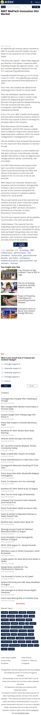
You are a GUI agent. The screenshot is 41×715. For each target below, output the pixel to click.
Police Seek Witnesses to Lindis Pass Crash (19, 459)
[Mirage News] (7, 2)
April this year (8, 114)
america (24, 645)
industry (31, 631)
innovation (5, 255)
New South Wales (17, 627)
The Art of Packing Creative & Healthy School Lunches (26, 285)
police (4, 616)
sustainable (20, 638)
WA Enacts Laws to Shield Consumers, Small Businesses (20, 552)
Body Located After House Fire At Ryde (18, 454)
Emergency (11, 638)
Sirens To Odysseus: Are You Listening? (18, 481)
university (23, 612)
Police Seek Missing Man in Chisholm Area (19, 598)
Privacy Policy (5, 660)
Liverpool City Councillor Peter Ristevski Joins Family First (18, 501)
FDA (29, 253)
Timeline (5, 393)
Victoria (32, 616)
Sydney (35, 642)
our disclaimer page (22, 713)
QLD (15, 642)
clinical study (16, 255)
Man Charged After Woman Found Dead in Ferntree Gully (19, 407)
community (31, 612)
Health (3, 7)
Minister (29, 620)
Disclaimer (4, 663)
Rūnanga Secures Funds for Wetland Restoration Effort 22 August (17, 530)
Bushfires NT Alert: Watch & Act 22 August (19, 488)
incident (11, 649)
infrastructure (29, 627)
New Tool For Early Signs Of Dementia (18, 494)
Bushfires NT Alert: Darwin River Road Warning (17, 431)
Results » (32, 386)
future (29, 642)
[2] (9, 698)
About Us (33, 660)
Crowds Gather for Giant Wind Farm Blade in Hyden (20, 560)
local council (5, 627)
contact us (34, 710)
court (36, 645)
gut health (13, 258)
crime (3, 638)
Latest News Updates (8, 658)
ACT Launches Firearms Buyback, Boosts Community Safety (18, 447)
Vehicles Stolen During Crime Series (16, 438)
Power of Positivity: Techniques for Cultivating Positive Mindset (26, 299)
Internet (4, 649)
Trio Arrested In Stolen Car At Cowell (17, 576)
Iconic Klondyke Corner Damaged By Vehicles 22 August (17, 538)
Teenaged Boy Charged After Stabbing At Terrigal (19, 399)
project (31, 634)
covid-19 (33, 623)
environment (20, 620)
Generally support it (12, 368)
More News (20, 603)
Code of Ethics (26, 658)
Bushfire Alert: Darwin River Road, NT (17, 522)
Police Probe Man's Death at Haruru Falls (19, 508)
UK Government (6, 642)
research (19, 616)
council (22, 623)
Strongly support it (12, 364)
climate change (14, 645)
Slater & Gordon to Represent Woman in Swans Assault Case (18, 515)
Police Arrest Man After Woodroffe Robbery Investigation (20, 474)
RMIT (32, 250)
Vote (6, 386)
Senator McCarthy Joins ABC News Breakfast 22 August (20, 583)
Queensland (5, 623)
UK (27, 623)
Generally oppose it (12, 372)
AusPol (14, 634)
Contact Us (25, 660)
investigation (6, 634)
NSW (26, 616)
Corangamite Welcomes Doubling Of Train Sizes (19, 466)
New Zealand (30, 638)
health (12, 620)
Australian (11, 616)
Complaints (25, 663)
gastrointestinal (26, 260)
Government (13, 612)
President (5, 645)
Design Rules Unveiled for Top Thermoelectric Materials (14, 568)
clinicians (14, 263)
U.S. (16, 250)
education (14, 631)
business (14, 623)
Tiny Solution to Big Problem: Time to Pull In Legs (28, 272)
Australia (10, 250)
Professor (5, 620)
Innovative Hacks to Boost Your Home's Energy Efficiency (27, 311)
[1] (7, 698)
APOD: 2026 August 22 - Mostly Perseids (18, 545)
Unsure (7, 381)
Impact (31, 645)
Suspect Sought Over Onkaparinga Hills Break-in (18, 415)
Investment (5, 631)
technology (24, 250)
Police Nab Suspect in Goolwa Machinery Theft (19, 423)
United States (6, 253)
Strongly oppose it (12, 377)
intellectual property (9, 260)
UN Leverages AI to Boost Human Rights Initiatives (18, 591)
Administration (20, 253)
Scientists (22, 642)
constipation (24, 258)
